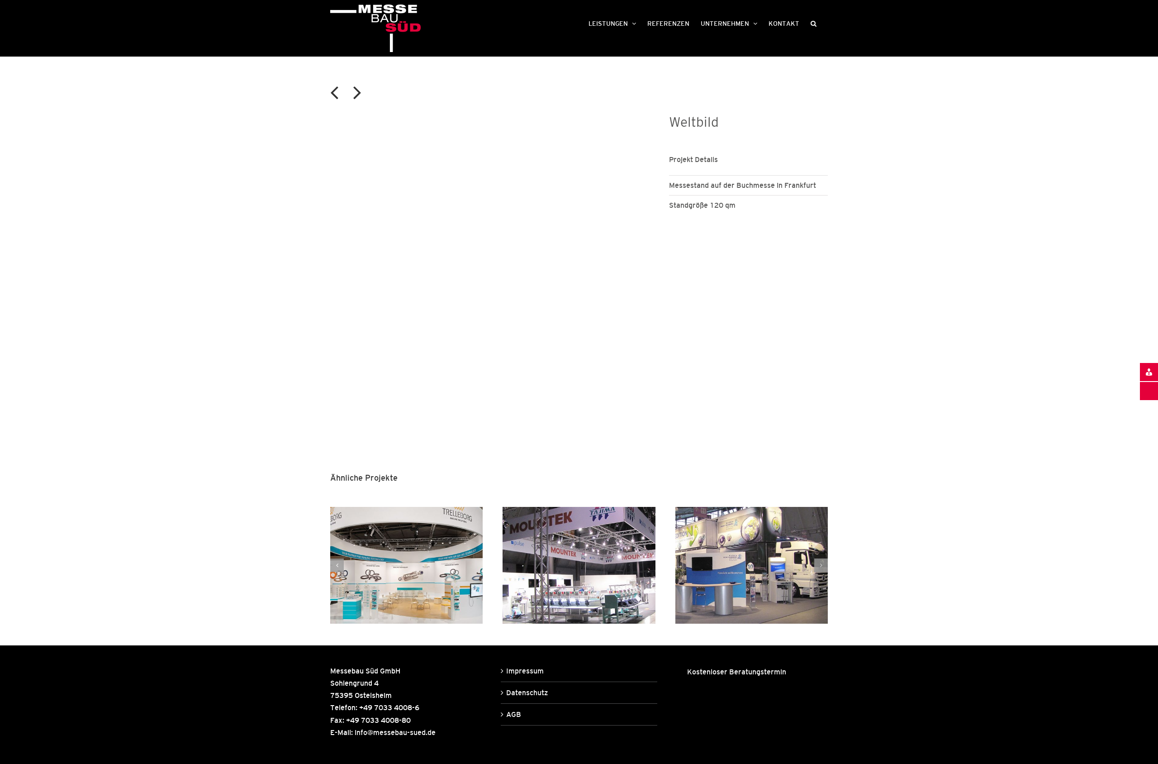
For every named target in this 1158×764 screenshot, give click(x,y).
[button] (813, 22)
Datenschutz (527, 692)
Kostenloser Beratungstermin (736, 672)
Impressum (525, 671)
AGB (513, 714)
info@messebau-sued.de (395, 732)
